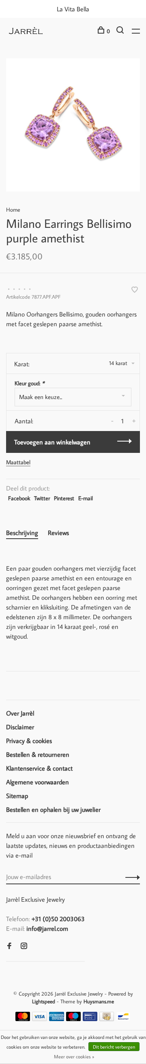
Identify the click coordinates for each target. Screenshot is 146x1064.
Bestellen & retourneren (37, 754)
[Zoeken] (121, 31)
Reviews (58, 533)
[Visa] (39, 1019)
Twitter (42, 498)
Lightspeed (43, 1001)
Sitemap (17, 796)
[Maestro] (73, 1019)
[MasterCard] (22, 1019)
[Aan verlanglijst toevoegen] (134, 290)
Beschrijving (22, 533)
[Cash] (106, 1019)
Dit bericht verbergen (114, 1047)
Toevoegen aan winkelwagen (52, 442)
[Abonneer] (130, 877)
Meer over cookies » (74, 1056)
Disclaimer (20, 727)
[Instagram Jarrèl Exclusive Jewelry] (24, 946)
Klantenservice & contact (39, 768)
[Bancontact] (123, 1019)
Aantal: (24, 421)
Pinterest (64, 498)
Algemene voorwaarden (37, 782)
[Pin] (90, 1019)
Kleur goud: (29, 383)
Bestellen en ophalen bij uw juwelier (53, 809)
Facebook (19, 498)
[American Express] (56, 1019)
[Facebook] (9, 946)
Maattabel (18, 462)
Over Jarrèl (20, 713)
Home (13, 209)
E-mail (85, 498)
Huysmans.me (99, 1001)
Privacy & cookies (29, 741)
